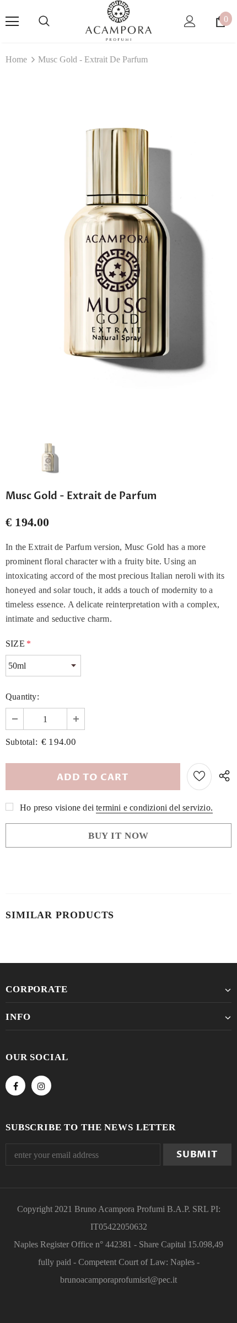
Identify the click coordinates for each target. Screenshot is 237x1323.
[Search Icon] (44, 21)
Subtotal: (21, 742)
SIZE (18, 643)
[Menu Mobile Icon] (12, 21)
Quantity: (22, 696)
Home (16, 59)
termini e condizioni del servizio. (154, 807)
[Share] (221, 776)
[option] (118, 251)
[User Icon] (190, 21)
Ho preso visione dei (57, 807)
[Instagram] (41, 1086)
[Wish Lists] (199, 776)
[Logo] (118, 21)
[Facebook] (15, 1086)
